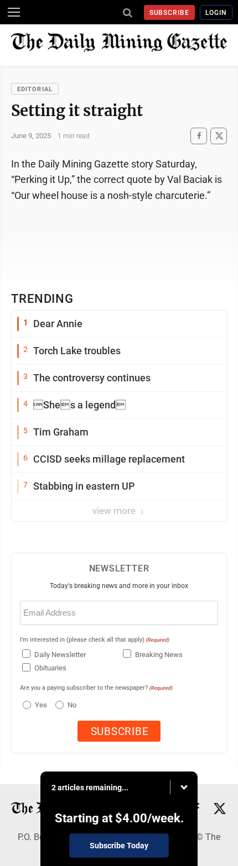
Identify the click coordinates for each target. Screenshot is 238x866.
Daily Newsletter (60, 654)
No (72, 705)
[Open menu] (13, 12)
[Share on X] (219, 135)
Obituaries (50, 668)
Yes (39, 705)
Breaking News (159, 654)
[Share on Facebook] (199, 135)
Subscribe (169, 13)
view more (115, 510)
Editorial (35, 89)
